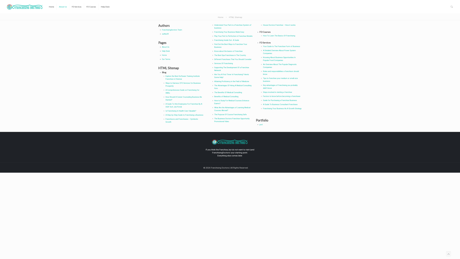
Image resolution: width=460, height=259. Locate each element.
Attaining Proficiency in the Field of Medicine (231, 81)
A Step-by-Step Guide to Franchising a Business (184, 115)
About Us (165, 47)
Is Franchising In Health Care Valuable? (181, 111)
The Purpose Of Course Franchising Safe (230, 114)
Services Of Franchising (223, 63)
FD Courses (265, 32)
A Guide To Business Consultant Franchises (280, 104)
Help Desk (166, 51)
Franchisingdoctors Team (172, 30)
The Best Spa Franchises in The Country (230, 55)
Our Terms (166, 59)
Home (220, 17)
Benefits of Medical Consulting (226, 96)
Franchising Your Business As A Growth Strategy (282, 108)
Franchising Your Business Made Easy (229, 32)
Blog (164, 72)
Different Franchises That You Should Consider (232, 59)
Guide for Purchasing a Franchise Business (280, 100)
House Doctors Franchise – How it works (279, 25)
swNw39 (165, 34)
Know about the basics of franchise (228, 51)
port (261, 125)
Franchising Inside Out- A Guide (226, 40)
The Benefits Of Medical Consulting (228, 92)
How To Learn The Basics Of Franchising (279, 36)
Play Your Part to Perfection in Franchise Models (233, 36)
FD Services (265, 42)
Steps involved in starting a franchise (277, 92)
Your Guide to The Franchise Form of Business (281, 46)
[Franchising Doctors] (25, 6)
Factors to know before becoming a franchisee (281, 96)
